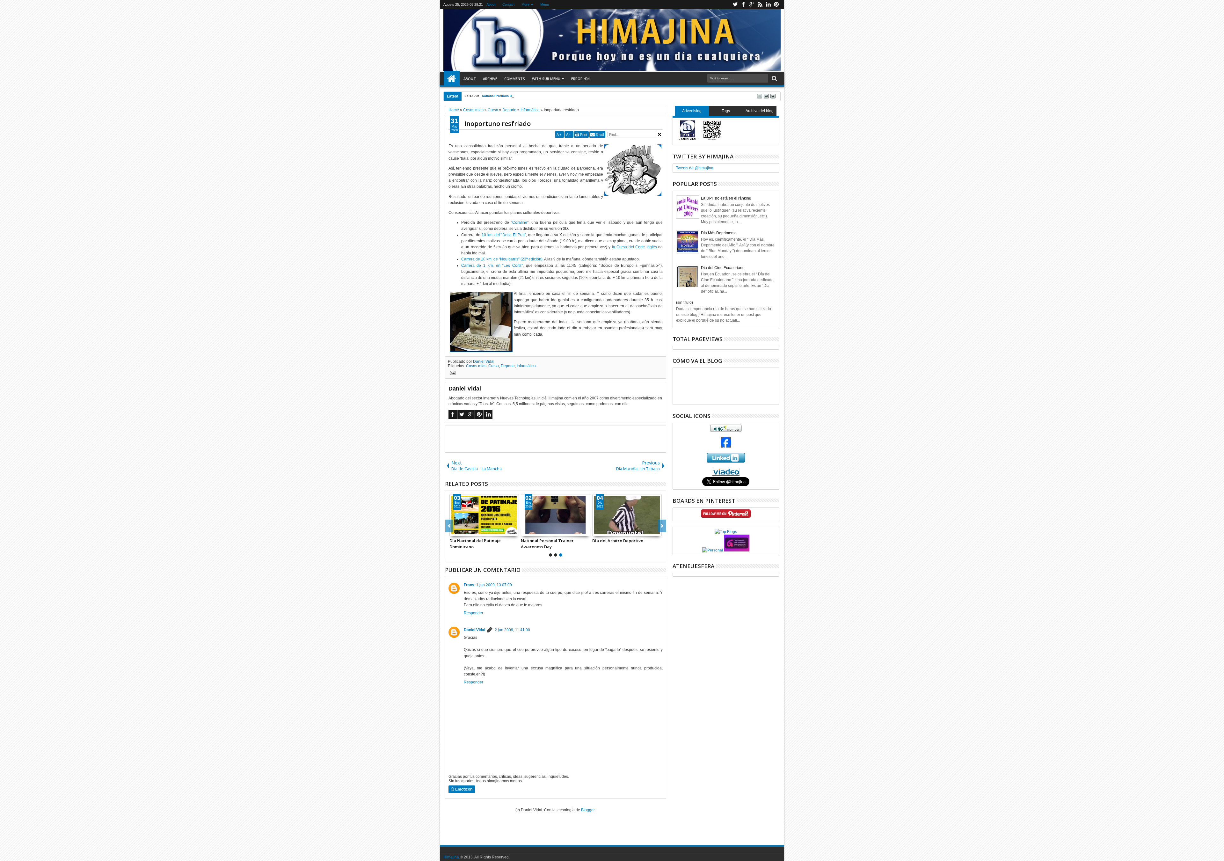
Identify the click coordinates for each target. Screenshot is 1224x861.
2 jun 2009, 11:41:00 (512, 630)
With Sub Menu (546, 78)
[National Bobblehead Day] (627, 515)
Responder (473, 613)
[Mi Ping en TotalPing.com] (736, 550)
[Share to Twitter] (461, 531)
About (490, 4)
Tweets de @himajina (694, 168)
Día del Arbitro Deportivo (474, 541)
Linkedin (768, 4)
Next (449, 526)
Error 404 (580, 78)
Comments (514, 78)
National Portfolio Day (499, 96)
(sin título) (684, 302)
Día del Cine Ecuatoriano (723, 268)
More (525, 4)
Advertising (692, 111)
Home (452, 79)
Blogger (587, 810)
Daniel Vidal (483, 361)
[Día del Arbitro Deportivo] (484, 515)
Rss (760, 4)
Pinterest (776, 4)
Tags (726, 111)
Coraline (519, 222)
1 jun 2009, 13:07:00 (494, 585)
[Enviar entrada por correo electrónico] (451, 373)
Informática (526, 366)
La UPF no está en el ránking (726, 198)
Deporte (508, 366)
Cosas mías (476, 366)
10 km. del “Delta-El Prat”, (504, 235)
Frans (469, 585)
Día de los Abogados (541, 541)
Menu (544, 4)
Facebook (743, 4)
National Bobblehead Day (618, 541)
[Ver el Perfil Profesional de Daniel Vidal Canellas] (726, 474)
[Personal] (712, 550)
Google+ (751, 4)
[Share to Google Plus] (468, 531)
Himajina (451, 857)
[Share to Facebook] (454, 531)
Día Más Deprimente (719, 233)
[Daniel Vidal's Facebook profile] (726, 446)
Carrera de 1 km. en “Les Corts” (492, 265)
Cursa (493, 366)
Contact (508, 4)
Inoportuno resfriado (497, 123)
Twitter (735, 4)
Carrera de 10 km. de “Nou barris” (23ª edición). (502, 259)
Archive (490, 78)
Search (773, 78)
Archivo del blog (760, 111)
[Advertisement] (555, 438)
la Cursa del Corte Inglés (634, 247)
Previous (662, 526)
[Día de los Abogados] (555, 515)
